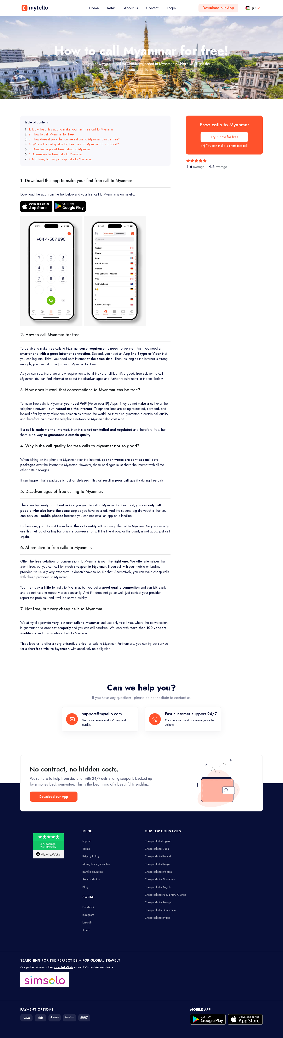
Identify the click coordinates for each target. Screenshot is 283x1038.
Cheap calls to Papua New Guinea (165, 895)
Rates (111, 8)
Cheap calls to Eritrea (157, 918)
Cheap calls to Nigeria (158, 841)
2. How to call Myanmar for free (51, 134)
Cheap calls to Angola (158, 887)
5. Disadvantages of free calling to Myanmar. (60, 149)
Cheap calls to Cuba (157, 849)
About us (131, 8)
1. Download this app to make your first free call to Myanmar (71, 129)
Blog (85, 887)
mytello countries (92, 872)
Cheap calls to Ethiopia (158, 872)
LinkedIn (87, 922)
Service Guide (91, 879)
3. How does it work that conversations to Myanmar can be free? (74, 139)
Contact (152, 8)
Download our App (218, 8)
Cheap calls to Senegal (158, 902)
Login (171, 8)
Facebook (88, 907)
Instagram (88, 915)
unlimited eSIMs (63, 967)
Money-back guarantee (96, 864)
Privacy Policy (90, 856)
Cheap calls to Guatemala (160, 910)
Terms (86, 849)
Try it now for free (224, 137)
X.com (86, 930)
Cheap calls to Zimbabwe (160, 879)
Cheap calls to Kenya (157, 864)
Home (96, 8)
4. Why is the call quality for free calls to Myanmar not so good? (74, 144)
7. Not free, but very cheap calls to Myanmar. (60, 159)
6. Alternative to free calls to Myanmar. (56, 154)
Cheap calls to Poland (158, 856)
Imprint (86, 841)
